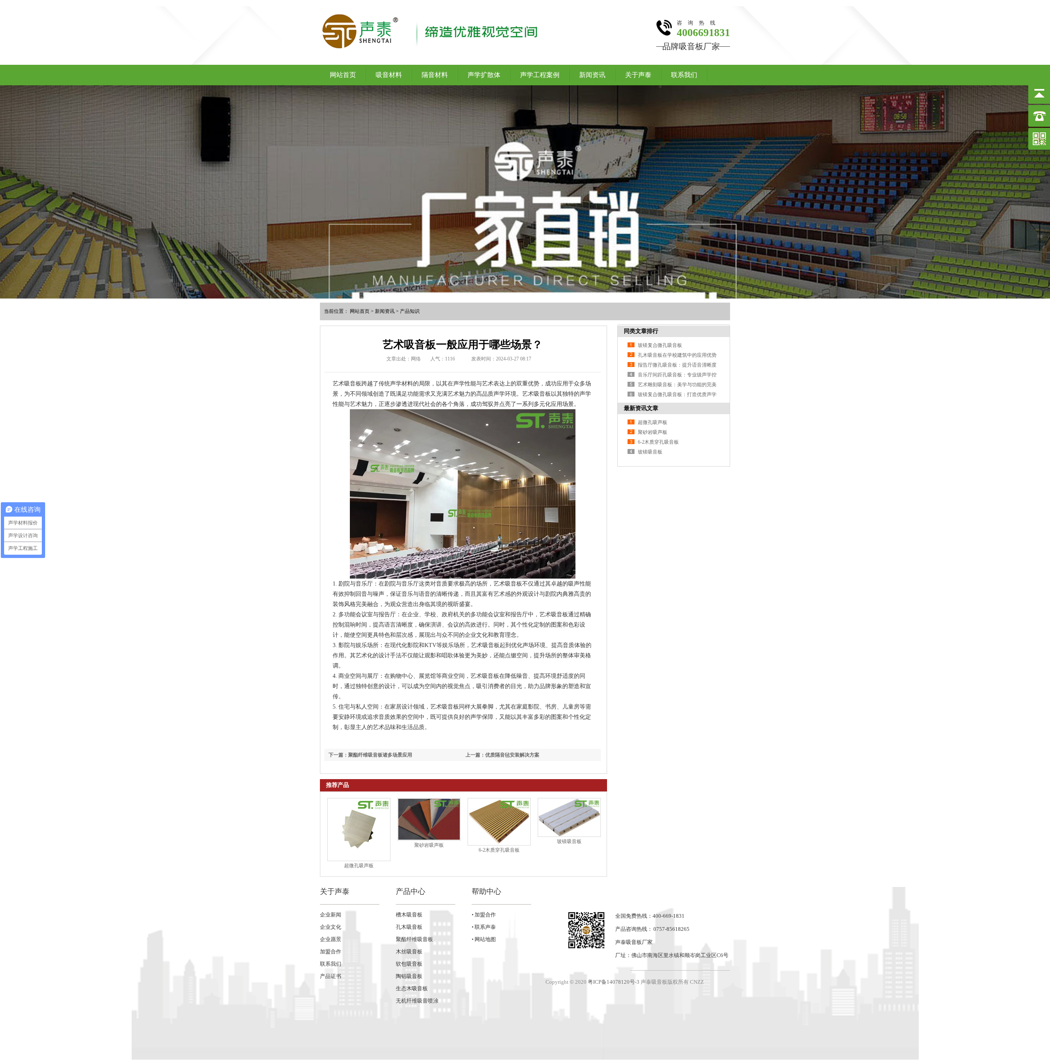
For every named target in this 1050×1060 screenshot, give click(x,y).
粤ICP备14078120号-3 (613, 982)
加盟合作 (330, 951)
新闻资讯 (592, 74)
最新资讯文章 (641, 408)
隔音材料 (435, 74)
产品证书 (330, 976)
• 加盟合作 (484, 915)
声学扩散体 (484, 74)
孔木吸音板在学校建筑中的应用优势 (677, 355)
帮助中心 (486, 891)
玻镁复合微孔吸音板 (660, 345)
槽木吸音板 (409, 915)
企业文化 (330, 927)
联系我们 (684, 74)
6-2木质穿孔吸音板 (499, 850)
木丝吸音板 (409, 951)
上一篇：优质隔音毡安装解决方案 (502, 755)
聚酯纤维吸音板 (414, 939)
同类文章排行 (641, 331)
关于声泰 (638, 74)
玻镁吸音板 (569, 841)
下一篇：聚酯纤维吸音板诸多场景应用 (370, 755)
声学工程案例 (539, 74)
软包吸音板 (409, 964)
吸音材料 (389, 74)
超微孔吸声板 (359, 866)
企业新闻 (330, 915)
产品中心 (410, 891)
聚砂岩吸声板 (429, 845)
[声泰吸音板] (525, 192)
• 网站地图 (484, 939)
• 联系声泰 (484, 927)
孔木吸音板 (409, 927)
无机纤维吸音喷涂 (417, 1001)
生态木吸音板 (412, 988)
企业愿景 (330, 939)
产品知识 (410, 311)
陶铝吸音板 (409, 976)
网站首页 (343, 74)
